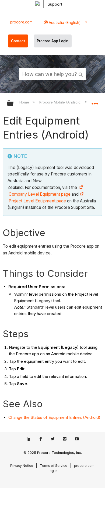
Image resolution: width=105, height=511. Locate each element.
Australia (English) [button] (64, 22)
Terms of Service (53, 466)
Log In (52, 471)
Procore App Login (52, 41)
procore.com (21, 22)
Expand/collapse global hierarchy (13, 103)
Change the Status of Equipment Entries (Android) (54, 417)
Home (24, 102)
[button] (81, 74)
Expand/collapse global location (95, 101)
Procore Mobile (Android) (60, 102)
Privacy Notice (21, 466)
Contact (18, 41)
